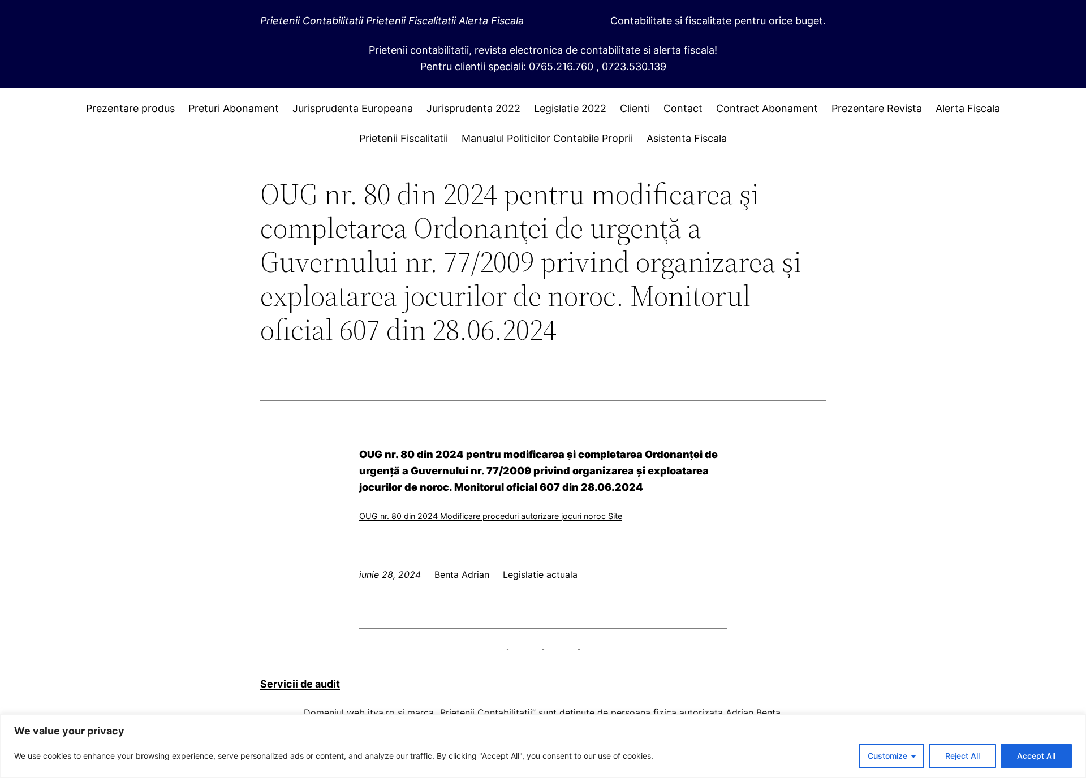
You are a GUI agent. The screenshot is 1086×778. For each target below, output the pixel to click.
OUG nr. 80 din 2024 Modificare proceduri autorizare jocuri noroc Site (490, 516)
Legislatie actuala (540, 574)
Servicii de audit (300, 684)
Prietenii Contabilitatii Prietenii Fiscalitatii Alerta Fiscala (392, 21)
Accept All (1036, 755)
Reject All (962, 755)
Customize (887, 755)
